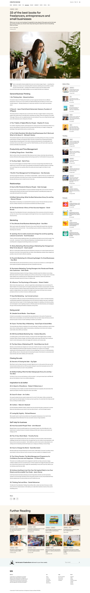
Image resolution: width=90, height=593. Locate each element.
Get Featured (48, 580)
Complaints (60, 580)
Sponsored (53, 527)
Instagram (72, 576)
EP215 (71, 210)
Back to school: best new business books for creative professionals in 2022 (53, 551)
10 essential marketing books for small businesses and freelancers (36, 529)
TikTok (71, 577)
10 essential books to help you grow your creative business (71, 530)
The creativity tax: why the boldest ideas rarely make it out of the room (74, 99)
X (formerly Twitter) (73, 580)
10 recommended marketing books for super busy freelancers (17, 529)
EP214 (71, 220)
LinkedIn (71, 581)
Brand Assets (48, 582)
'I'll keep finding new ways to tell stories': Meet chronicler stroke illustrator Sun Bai (74, 90)
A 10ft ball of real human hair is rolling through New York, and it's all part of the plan (74, 169)
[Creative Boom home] (15, 2)
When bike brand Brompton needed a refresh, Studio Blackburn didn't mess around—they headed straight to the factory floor (74, 179)
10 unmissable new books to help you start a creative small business (54, 530)
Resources (12, 9)
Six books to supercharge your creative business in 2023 (16, 550)
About (47, 576)
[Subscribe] (79, 562)
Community (48, 579)
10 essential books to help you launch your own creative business (36, 550)
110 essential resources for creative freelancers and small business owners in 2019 (71, 551)
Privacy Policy (60, 577)
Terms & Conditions (61, 576)
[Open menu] (79, 2)
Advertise (47, 581)
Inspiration (72, 87)
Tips (70, 96)
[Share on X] (11, 499)
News (71, 149)
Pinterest (71, 584)
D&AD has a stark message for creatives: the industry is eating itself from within (74, 152)
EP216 (71, 201)
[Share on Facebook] (17, 499)
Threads (71, 582)
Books (16, 9)
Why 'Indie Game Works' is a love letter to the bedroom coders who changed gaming (74, 108)
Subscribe (72, 2)
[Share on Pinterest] (14, 499)
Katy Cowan (16, 27)
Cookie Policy (60, 579)
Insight (71, 139)
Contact (47, 577)
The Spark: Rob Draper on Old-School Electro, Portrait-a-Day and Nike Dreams (74, 204)
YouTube (71, 579)
